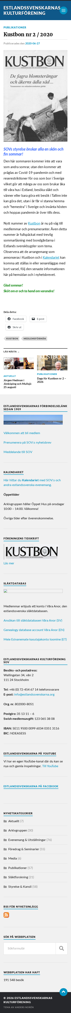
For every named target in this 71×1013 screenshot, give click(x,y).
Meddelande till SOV (18, 452)
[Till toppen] (63, 992)
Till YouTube (50, 766)
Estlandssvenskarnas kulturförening (32, 10)
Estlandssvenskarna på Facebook (31, 786)
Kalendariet (51, 257)
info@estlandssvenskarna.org (34, 694)
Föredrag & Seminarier (23, 849)
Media (12, 858)
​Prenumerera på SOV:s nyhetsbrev (27, 442)
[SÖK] (61, 949)
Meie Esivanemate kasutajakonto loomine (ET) (35, 639)
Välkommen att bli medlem (22, 433)
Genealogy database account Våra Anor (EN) (34, 630)
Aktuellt (13, 821)
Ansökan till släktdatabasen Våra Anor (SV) (33, 620)
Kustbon (34, 223)
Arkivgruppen (17, 830)
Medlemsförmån (35, 338)
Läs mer (9, 563)
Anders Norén (24, 1007)
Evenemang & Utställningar (27, 840)
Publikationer (15, 27)
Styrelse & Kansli (20, 886)
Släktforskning (18, 877)
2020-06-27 (32, 43)
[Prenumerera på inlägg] (6, 916)
